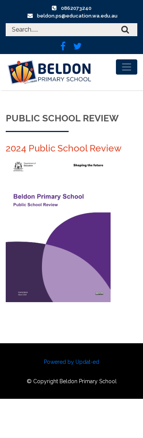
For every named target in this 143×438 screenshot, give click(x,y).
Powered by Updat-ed (71, 362)
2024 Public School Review (64, 148)
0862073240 (76, 8)
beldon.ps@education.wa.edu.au (77, 16)
